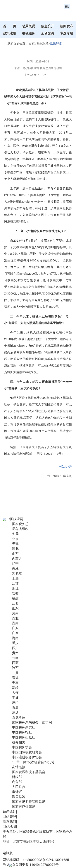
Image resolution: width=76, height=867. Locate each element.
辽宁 (15, 563)
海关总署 (18, 796)
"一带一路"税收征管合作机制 (33, 761)
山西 (15, 553)
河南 (15, 613)
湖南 (15, 622)
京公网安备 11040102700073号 (35, 864)
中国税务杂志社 (23, 727)
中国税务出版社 (23, 737)
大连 (15, 692)
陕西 (15, 667)
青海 (15, 677)
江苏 (15, 583)
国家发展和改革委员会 (28, 771)
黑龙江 (17, 573)
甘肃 (15, 672)
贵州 (15, 652)
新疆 (15, 687)
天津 (15, 543)
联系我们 (9, 821)
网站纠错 (65, 466)
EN (67, 6)
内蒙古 (17, 558)
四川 (15, 647)
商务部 (17, 781)
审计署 (17, 791)
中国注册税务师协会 (27, 756)
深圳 (15, 712)
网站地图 (9, 826)
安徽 (15, 593)
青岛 (15, 707)
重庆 (15, 642)
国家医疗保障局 (23, 806)
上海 (15, 578)
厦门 (15, 702)
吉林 (15, 568)
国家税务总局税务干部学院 (32, 722)
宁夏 (15, 682)
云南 (15, 657)
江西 (15, 603)
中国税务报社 (22, 732)
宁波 (15, 697)
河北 (15, 548)
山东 (15, 608)
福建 (15, 598)
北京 (15, 538)
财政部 (17, 776)
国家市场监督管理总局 (28, 801)
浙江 (15, 588)
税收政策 (42, 43)
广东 (15, 627)
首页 (32, 43)
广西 (15, 632)
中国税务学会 (22, 746)
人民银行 (18, 786)
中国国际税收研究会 (27, 751)
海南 (15, 637)
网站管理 (9, 816)
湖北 (15, 617)
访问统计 (9, 811)
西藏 (15, 662)
